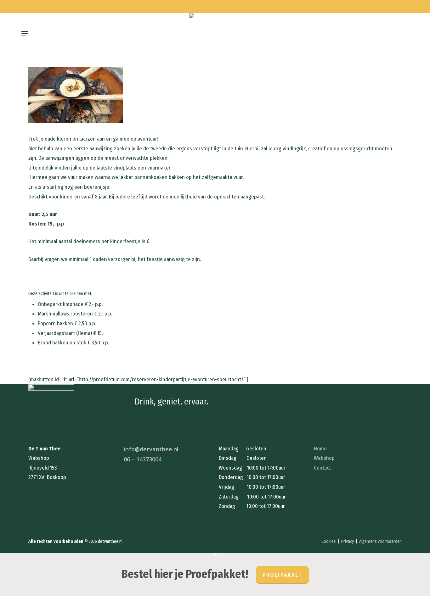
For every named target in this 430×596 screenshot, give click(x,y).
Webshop (324, 458)
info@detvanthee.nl (151, 449)
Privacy (347, 541)
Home (320, 448)
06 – (142, 459)
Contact (322, 468)
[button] (24, 34)
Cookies (328, 541)
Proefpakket (282, 574)
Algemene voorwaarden (380, 541)
